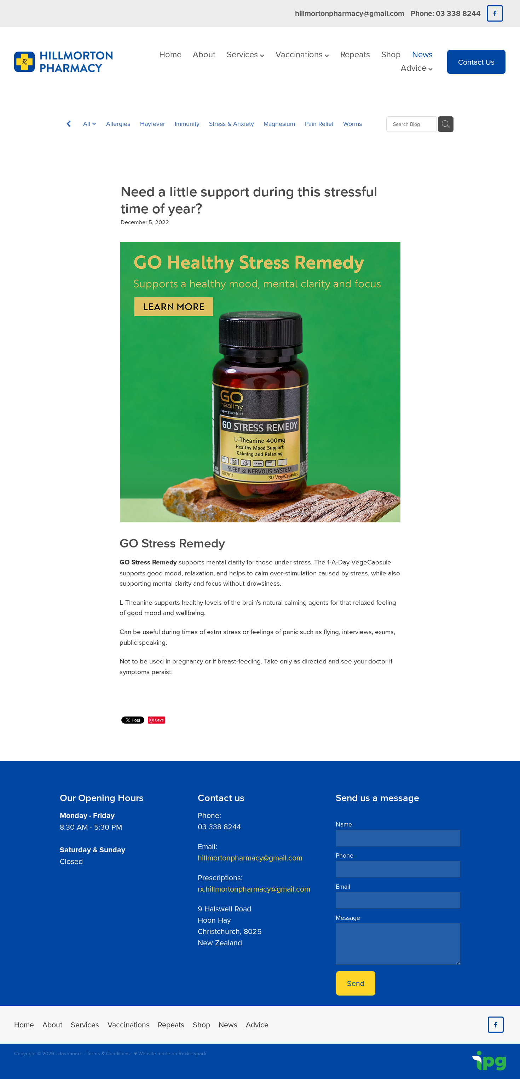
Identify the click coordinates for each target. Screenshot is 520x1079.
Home (170, 54)
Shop (391, 54)
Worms (352, 123)
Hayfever (152, 123)
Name (344, 824)
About (204, 54)
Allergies (118, 123)
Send (355, 983)
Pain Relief (319, 123)
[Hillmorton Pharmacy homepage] (63, 62)
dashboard (70, 1053)
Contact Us (476, 62)
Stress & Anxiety (231, 123)
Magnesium (279, 123)
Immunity (187, 123)
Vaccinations (300, 54)
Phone (344, 855)
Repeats (355, 54)
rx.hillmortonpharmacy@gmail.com (254, 888)
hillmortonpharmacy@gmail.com (349, 13)
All (87, 123)
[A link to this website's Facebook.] (495, 13)
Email (343, 886)
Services (243, 54)
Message (348, 918)
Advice (414, 68)
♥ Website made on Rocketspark (170, 1053)
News (422, 54)
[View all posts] (69, 124)
